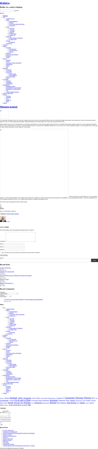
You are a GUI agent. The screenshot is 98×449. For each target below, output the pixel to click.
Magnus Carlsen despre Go (6, 283)
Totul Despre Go (13, 50)
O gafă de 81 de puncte (8, 444)
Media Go (5, 68)
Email (2, 246)
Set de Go (5, 437)
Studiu (4, 46)
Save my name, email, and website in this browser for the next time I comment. (21, 252)
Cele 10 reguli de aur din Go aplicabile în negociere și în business (16, 275)
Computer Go (60, 398)
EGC (93, 398)
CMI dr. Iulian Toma (8, 93)
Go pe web (8, 72)
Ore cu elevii (3, 403)
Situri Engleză (12, 74)
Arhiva (7, 61)
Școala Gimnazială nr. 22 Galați (18, 405)
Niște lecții (5, 441)
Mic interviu (12, 42)
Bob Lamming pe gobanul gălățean (34, 299)
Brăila (7, 20)
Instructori (8, 36)
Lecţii (84, 400)
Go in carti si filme (23, 400)
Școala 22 (11, 32)
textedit (87, 403)
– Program (11, 29)
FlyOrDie (8, 97)
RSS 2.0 (2, 13)
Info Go (5, 58)
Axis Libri (11, 28)
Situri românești (13, 75)
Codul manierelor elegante (12, 92)
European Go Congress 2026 (7, 271)
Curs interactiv (12, 49)
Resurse (53, 402)
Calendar (5, 45)
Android (6, 398)
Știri (29, 405)
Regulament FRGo (10, 86)
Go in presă (9, 71)
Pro (21, 403)
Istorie (67, 400)
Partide (7, 57)
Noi (4, 17)
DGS (7, 101)
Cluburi (38, 398)
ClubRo (33, 398)
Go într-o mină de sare (5, 267)
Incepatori (8, 47)
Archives (2, 295)
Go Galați (11, 400)
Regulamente (9, 83)
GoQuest (8, 96)
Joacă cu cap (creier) (8, 438)
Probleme (8, 56)
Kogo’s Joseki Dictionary (12, 54)
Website (2, 249)
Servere (5, 94)
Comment (3, 241)
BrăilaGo (5, 3)
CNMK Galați (12, 34)
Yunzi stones (6, 443)
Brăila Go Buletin (7, 440)
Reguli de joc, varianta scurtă (13, 89)
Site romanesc (61, 403)
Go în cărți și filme (10, 76)
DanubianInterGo (13, 21)
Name (2, 244)
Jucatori (8, 40)
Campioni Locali (10, 18)
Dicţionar (8, 53)
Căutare (5, 103)
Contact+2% (12, 25)
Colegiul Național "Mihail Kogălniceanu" (48, 398)
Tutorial (11, 51)
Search (1, 258)
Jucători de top (79, 400)
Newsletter (8, 69)
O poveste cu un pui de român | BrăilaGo (14, 299)
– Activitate (12, 31)
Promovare (38, 403)
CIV (7, 90)
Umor (1, 405)
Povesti (17, 403)
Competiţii (5, 79)
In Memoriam (62, 400)
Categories (2, 292)
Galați (7, 27)
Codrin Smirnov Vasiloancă (16, 38)
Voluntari (6, 405)
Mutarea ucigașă (8, 106)
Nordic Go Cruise (4, 279)
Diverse (87, 398)
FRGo (96, 398)
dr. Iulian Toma (13, 39)
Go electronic (4, 400)
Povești (8, 65)
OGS (7, 99)
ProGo (7, 78)
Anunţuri (8, 60)
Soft (78, 403)
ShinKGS (8, 100)
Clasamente (9, 82)
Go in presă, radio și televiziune (16, 24)
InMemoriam (9, 64)
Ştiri (7, 67)
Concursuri (70, 398)
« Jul (1, 424)
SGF (26, 201)
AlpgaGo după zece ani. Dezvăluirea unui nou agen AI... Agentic (19, 445)
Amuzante (2, 398)
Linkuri (88, 400)
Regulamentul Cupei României (13, 87)
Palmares (11, 22)
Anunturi (13, 398)
